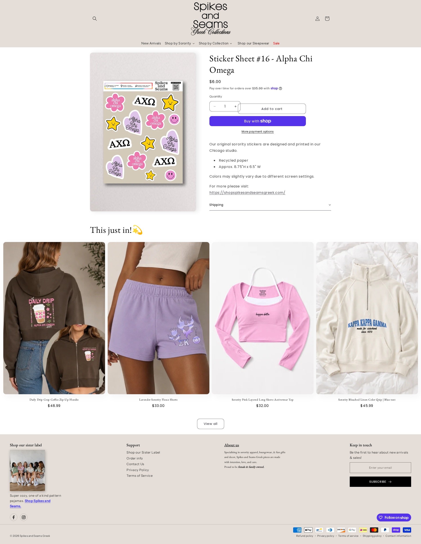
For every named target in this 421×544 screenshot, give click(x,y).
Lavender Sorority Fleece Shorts (158, 399)
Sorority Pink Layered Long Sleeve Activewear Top (263, 399)
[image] (27, 470)
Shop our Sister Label (143, 452)
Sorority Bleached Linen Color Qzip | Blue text (367, 399)
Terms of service (348, 535)
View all (211, 423)
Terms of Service (140, 476)
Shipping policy (372, 535)
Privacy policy (325, 535)
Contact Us (135, 464)
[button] (95, 18)
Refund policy (304, 535)
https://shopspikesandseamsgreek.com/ (247, 192)
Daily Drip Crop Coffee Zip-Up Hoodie (54, 399)
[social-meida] (13, 517)
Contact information (398, 535)
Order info (135, 458)
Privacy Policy (138, 470)
